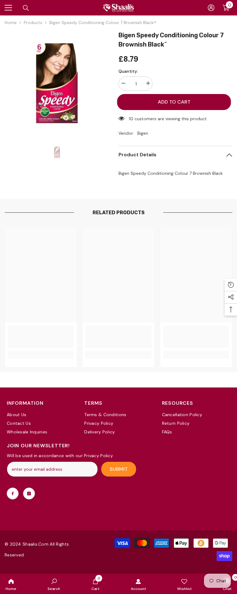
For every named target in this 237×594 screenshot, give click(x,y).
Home (11, 22)
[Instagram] (29, 493)
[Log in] (211, 8)
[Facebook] (13, 493)
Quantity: (128, 71)
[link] (54, 584)
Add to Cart (176, 102)
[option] (57, 83)
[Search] (26, 8)
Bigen (142, 133)
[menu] (8, 7)
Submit (119, 469)
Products (33, 22)
